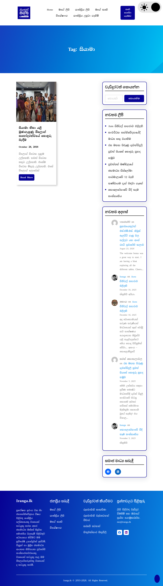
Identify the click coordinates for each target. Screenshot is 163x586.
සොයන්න (134, 98)
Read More (26, 177)
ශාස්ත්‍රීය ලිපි (57, 515)
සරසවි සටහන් (91, 526)
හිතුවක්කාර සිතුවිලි (94, 532)
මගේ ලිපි (55, 509)
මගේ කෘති (56, 521)
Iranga (123, 276)
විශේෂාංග (56, 527)
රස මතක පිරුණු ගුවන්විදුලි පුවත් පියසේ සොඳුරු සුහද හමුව (125, 152)
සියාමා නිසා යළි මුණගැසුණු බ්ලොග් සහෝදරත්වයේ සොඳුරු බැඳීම (35, 134)
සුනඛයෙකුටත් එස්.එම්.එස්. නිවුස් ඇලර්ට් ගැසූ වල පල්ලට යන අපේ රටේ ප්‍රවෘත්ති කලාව (132, 235)
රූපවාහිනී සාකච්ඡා (94, 509)
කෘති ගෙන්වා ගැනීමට (127, 12)
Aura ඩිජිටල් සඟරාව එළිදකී (125, 126)
